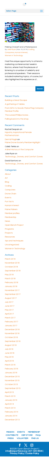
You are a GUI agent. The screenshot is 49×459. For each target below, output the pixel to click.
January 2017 (11, 326)
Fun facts (9, 201)
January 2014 (11, 416)
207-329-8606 (35, 451)
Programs (9, 229)
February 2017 (11, 322)
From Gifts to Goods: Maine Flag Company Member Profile (24, 109)
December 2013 (12, 420)
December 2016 (12, 329)
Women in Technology (14, 55)
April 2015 (9, 392)
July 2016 (9, 349)
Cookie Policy (32, 453)
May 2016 (9, 357)
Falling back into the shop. (17, 119)
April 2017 (9, 314)
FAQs (38, 435)
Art (6, 178)
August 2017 (11, 298)
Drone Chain (10, 194)
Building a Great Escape (16, 100)
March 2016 (10, 365)
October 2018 (11, 267)
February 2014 (11, 412)
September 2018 (12, 271)
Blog (7, 182)
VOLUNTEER (22, 438)
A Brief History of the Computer (19, 149)
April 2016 (9, 361)
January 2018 (11, 286)
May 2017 (9, 310)
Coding (31, 49)
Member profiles (12, 213)
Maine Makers (11, 209)
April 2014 (9, 404)
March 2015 (10, 396)
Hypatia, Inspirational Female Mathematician (18, 133)
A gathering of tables (15, 104)
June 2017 (9, 306)
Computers (9, 52)
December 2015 (12, 377)
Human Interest (21, 52)
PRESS (11, 438)
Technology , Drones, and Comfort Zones (24, 157)
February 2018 (11, 282)
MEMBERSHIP (34, 432)
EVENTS (21, 432)
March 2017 (10, 318)
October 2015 (11, 384)
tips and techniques (14, 241)
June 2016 (9, 353)
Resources (10, 237)
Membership (10, 217)
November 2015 (12, 380)
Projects (9, 233)
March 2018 (10, 278)
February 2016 (11, 369)
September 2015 (12, 388)
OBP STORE (27, 435)
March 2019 (10, 259)
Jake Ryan (11, 49)
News (7, 221)
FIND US (35, 438)
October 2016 (11, 337)
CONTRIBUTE (12, 435)
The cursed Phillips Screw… (17, 115)
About (8, 174)
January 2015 (11, 400)
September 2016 (12, 341)
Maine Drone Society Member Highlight (22, 142)
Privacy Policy (17, 453)
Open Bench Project (14, 225)
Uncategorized (12, 245)
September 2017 (12, 294)
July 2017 (9, 302)
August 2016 (11, 345)
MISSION (10, 432)
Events (8, 198)
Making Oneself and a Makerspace (21, 47)
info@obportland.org (16, 451)
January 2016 (11, 373)
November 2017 (12, 290)
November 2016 (12, 333)
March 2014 (10, 408)
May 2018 (9, 275)
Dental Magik (11, 139)
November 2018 (12, 263)
